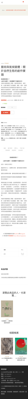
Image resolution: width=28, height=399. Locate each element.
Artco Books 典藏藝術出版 (9, 138)
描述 (5, 148)
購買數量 (3, 107)
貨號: (2, 122)
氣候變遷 (24, 138)
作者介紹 (22, 148)
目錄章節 (7, 150)
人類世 (17, 138)
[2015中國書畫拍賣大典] (7, 346)
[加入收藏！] (12, 112)
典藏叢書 (25, 135)
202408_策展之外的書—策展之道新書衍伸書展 (11, 127)
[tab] (4, 148)
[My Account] (26, 2)
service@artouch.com (10, 378)
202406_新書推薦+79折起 (9, 125)
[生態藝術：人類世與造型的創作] (7, 308)
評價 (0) (16, 148)
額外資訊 (10, 148)
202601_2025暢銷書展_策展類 (17, 133)
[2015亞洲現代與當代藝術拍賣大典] (21, 346)
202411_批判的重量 (16, 129)
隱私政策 (21, 392)
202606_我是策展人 (5, 135)
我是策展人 (4, 100)
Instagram (22, 233)
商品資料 (14, 150)
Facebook (16, 233)
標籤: (2, 138)
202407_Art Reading (20, 125)
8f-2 (23, 386)
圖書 (21, 138)
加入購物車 (5, 112)
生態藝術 (3, 140)
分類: (2, 125)
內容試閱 (20, 150)
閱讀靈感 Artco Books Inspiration (17, 236)
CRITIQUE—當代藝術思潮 (16, 135)
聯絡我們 (15, 392)
